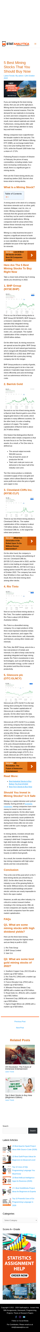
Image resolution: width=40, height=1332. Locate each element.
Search (5, 1126)
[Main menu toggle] (35, 43)
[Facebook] (16, 1317)
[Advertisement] (20, 20)
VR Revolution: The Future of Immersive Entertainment (18, 1068)
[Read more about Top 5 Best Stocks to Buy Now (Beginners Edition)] (20, 1085)
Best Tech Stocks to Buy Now (20, 787)
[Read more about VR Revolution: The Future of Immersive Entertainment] (20, 1054)
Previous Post (19, 1021)
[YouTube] (24, 1317)
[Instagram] (20, 1317)
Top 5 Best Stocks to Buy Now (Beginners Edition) (18, 1096)
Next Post (20, 1028)
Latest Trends (9, 76)
